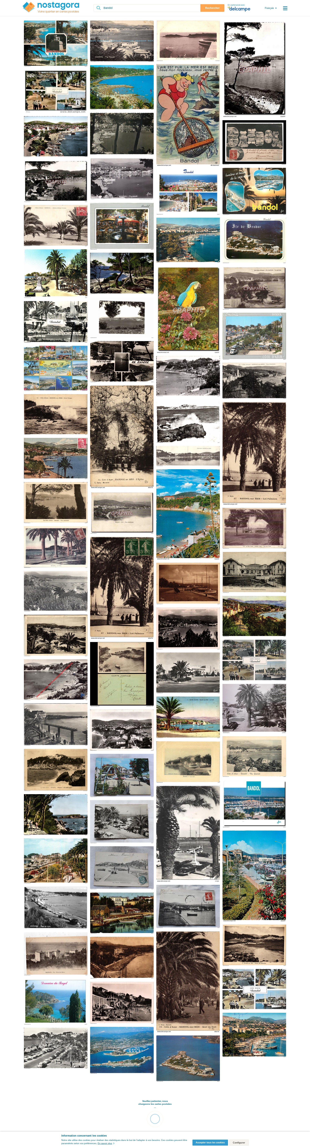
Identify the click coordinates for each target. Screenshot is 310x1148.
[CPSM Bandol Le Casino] (188, 673)
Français (269, 8)
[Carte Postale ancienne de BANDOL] (122, 318)
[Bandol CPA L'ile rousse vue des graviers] (56, 815)
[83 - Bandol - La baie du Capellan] (122, 674)
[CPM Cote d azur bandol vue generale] (254, 757)
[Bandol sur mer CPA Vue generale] (122, 513)
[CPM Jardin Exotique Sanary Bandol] (188, 309)
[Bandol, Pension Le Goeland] (56, 770)
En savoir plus (105, 1143)
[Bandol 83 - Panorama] (122, 179)
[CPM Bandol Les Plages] (122, 87)
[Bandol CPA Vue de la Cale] (254, 529)
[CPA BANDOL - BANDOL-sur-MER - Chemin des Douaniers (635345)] (254, 945)
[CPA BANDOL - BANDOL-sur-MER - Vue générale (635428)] (254, 616)
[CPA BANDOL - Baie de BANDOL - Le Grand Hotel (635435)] (122, 958)
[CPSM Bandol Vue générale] (56, 591)
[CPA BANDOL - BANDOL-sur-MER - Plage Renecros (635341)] (122, 1003)
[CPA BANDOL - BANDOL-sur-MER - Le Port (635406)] (56, 635)
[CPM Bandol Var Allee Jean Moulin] (56, 861)
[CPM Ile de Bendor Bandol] (254, 241)
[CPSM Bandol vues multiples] (254, 660)
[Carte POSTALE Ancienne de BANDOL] (56, 274)
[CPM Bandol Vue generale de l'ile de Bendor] (122, 1051)
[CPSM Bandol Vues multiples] (254, 989)
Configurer (239, 1142)
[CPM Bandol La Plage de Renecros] (188, 514)
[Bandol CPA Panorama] (254, 69)
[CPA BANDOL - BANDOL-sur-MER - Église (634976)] (122, 437)
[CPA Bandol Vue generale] (56, 181)
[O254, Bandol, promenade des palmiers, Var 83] (122, 868)
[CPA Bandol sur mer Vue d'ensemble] (56, 459)
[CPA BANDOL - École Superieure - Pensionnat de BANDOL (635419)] (254, 573)
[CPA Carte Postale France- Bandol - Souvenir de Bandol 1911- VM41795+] (254, 143)
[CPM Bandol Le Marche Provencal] (122, 226)
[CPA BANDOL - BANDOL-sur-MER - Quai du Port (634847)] (188, 982)
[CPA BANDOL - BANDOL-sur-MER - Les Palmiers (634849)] (254, 454)
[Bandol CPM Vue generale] (56, 137)
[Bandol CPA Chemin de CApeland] (122, 273)
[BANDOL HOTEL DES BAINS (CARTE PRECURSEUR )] (56, 954)
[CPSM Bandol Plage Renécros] (56, 725)
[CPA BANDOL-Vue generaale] (122, 134)
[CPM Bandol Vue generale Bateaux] (188, 240)
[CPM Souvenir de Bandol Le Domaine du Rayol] (56, 1001)
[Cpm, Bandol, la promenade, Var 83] (122, 776)
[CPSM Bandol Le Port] (188, 834)
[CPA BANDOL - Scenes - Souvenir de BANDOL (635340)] (122, 362)
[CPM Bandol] (56, 43)
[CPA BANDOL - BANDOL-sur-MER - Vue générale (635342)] (188, 628)
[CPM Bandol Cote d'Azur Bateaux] (56, 322)
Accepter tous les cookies (210, 1142)
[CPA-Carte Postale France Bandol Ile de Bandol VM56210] (188, 41)
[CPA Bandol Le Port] (56, 547)
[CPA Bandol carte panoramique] (188, 456)
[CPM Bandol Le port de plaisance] (254, 804)
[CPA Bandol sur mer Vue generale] (254, 288)
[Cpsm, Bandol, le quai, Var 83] (122, 822)
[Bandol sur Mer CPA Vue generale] (254, 380)
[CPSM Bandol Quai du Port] (56, 1048)
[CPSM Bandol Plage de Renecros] (188, 376)
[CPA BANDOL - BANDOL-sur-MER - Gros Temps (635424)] (56, 415)
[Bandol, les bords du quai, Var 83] (188, 907)
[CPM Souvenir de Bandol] (254, 192)
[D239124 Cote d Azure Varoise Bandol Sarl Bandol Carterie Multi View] (56, 368)
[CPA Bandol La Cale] (188, 762)
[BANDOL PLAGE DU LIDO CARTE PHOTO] (56, 908)
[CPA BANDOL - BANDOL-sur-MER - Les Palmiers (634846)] (122, 588)
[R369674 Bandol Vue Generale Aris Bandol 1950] (122, 41)
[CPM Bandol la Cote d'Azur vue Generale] (254, 1035)
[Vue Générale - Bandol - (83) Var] (56, 680)
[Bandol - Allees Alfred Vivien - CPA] (56, 226)
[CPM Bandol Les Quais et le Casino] (254, 876)
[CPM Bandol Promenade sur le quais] (254, 336)
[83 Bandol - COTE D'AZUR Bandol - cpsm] (56, 91)
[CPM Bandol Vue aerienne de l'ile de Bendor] (188, 1058)
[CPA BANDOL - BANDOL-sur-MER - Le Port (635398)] (188, 717)
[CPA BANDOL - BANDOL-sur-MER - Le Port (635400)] (188, 583)
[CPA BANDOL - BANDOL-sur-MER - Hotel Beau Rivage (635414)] (122, 913)
